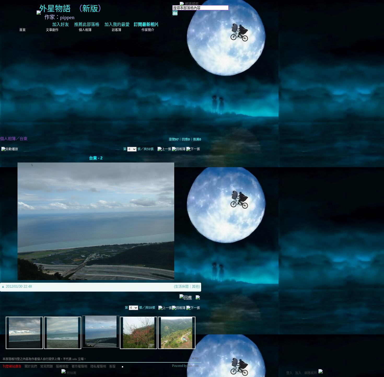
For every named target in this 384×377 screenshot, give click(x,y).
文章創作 (52, 30)
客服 (112, 366)
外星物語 (55, 8)
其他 (195, 286)
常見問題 (46, 366)
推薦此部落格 (86, 24)
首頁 (22, 30)
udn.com (193, 366)
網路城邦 (192, 4)
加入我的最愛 (117, 24)
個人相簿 (85, 30)
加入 (298, 373)
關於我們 (31, 366)
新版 (90, 8)
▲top (195, 358)
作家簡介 (148, 30)
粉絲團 (71, 373)
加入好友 (60, 24)
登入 (289, 373)
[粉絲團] (63, 371)
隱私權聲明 (98, 366)
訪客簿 (116, 30)
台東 (23, 138)
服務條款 (62, 366)
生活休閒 (182, 286)
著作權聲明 (79, 366)
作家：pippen (59, 17)
